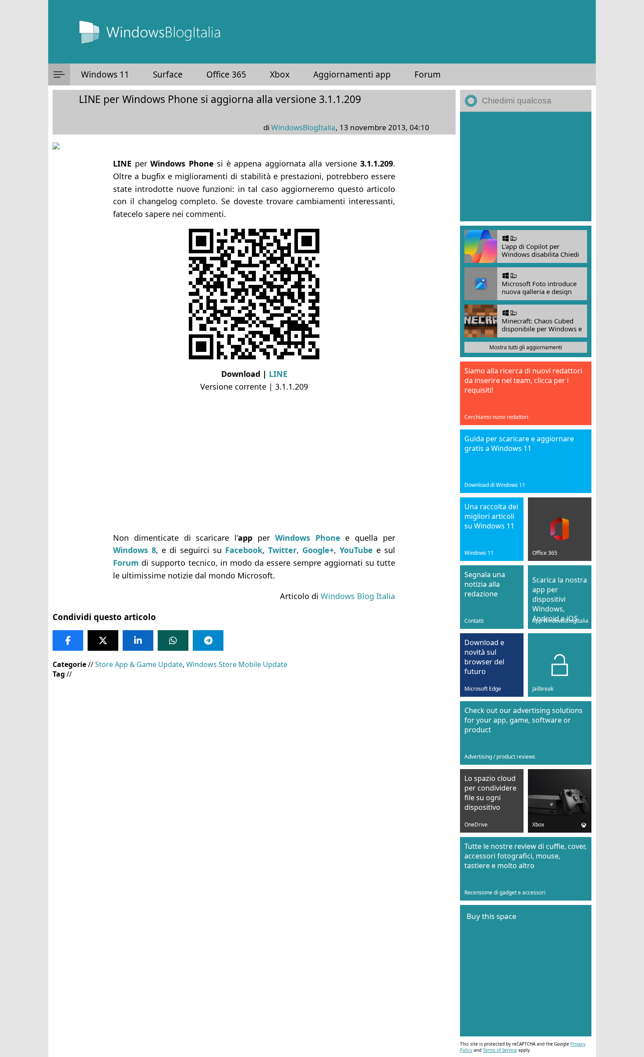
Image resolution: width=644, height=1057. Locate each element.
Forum (427, 74)
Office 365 (226, 74)
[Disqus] (254, 938)
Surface (168, 74)
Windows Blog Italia (358, 596)
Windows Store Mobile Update (236, 664)
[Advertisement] (254, 462)
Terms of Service (500, 1050)
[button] (59, 74)
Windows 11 (105, 74)
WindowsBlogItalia (303, 127)
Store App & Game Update (139, 664)
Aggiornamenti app (352, 74)
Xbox (280, 74)
